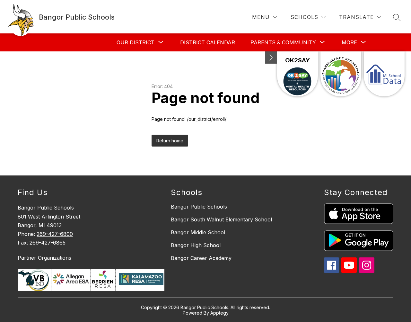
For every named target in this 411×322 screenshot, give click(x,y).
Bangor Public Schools (199, 206)
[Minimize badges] (271, 57)
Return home (169, 140)
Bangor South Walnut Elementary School (221, 219)
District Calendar (207, 42)
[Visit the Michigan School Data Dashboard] (384, 73)
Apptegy (219, 313)
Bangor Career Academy (201, 258)
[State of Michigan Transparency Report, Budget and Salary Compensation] (340, 73)
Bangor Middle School (198, 232)
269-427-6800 (55, 234)
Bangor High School (196, 245)
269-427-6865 (48, 242)
